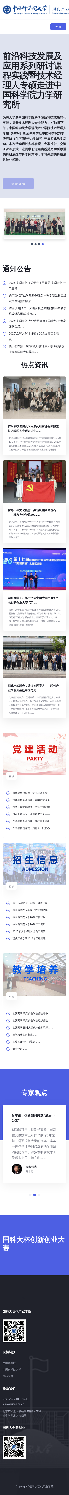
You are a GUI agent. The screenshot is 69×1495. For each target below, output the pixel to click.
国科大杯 (8, 1376)
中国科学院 (9, 1363)
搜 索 (58, 27)
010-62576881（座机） (16, 1398)
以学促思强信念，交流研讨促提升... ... (34, 793)
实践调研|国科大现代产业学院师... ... (33, 1027)
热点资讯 (34, 365)
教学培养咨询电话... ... (25, 1034)
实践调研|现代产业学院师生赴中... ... (33, 1013)
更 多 (11, 776)
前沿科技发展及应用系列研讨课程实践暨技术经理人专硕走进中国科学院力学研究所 (32, 80)
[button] (30, 1195)
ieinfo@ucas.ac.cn (13, 1403)
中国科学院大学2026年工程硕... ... (31, 924)
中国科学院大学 (12, 1369)
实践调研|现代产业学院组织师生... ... (33, 1020)
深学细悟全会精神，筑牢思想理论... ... (34, 800)
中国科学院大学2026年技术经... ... (31, 917)
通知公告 (17, 269)
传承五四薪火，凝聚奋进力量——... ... (34, 814)
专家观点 (31, 1166)
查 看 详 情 (18, 175)
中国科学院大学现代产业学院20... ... (33, 910)
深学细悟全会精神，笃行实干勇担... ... (34, 821)
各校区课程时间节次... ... (26, 1041)
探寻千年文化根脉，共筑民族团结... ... (34, 807)
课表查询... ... (20, 1048)
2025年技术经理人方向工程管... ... (31, 931)
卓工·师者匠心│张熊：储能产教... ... (32, 903)
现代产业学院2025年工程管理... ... (31, 938)
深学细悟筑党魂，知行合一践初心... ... (34, 828)
